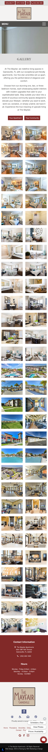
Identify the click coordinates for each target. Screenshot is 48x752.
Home (6, 728)
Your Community (32, 118)
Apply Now (20, 3)
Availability (10, 3)
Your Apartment (15, 118)
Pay (28, 3)
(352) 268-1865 (38, 3)
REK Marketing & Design (34, 749)
